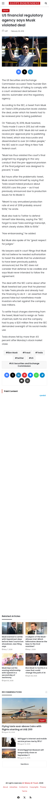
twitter (20, 358)
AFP (6, 31)
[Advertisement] (24, 506)
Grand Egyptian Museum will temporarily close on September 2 (31, 752)
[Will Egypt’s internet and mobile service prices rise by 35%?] (9, 742)
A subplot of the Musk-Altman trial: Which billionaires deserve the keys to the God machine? (36, 641)
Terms (24, 791)
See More (25, 764)
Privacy (43, 787)
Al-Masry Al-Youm (30, 783)
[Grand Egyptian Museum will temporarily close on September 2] (9, 753)
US (32, 358)
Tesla (40, 352)
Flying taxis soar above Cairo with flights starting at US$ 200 (21, 728)
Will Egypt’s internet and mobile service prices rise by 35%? (32, 740)
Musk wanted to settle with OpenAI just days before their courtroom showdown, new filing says (12, 641)
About (5, 787)
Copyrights (34, 787)
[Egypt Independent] (24, 3)
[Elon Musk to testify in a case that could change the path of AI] (36, 659)
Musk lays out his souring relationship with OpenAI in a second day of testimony (11, 673)
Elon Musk (13, 352)
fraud (27, 352)
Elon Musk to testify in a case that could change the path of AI (36, 670)
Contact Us (23, 787)
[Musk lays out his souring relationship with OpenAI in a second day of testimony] (12, 659)
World (5, 10)
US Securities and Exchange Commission (25, 364)
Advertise (13, 787)
